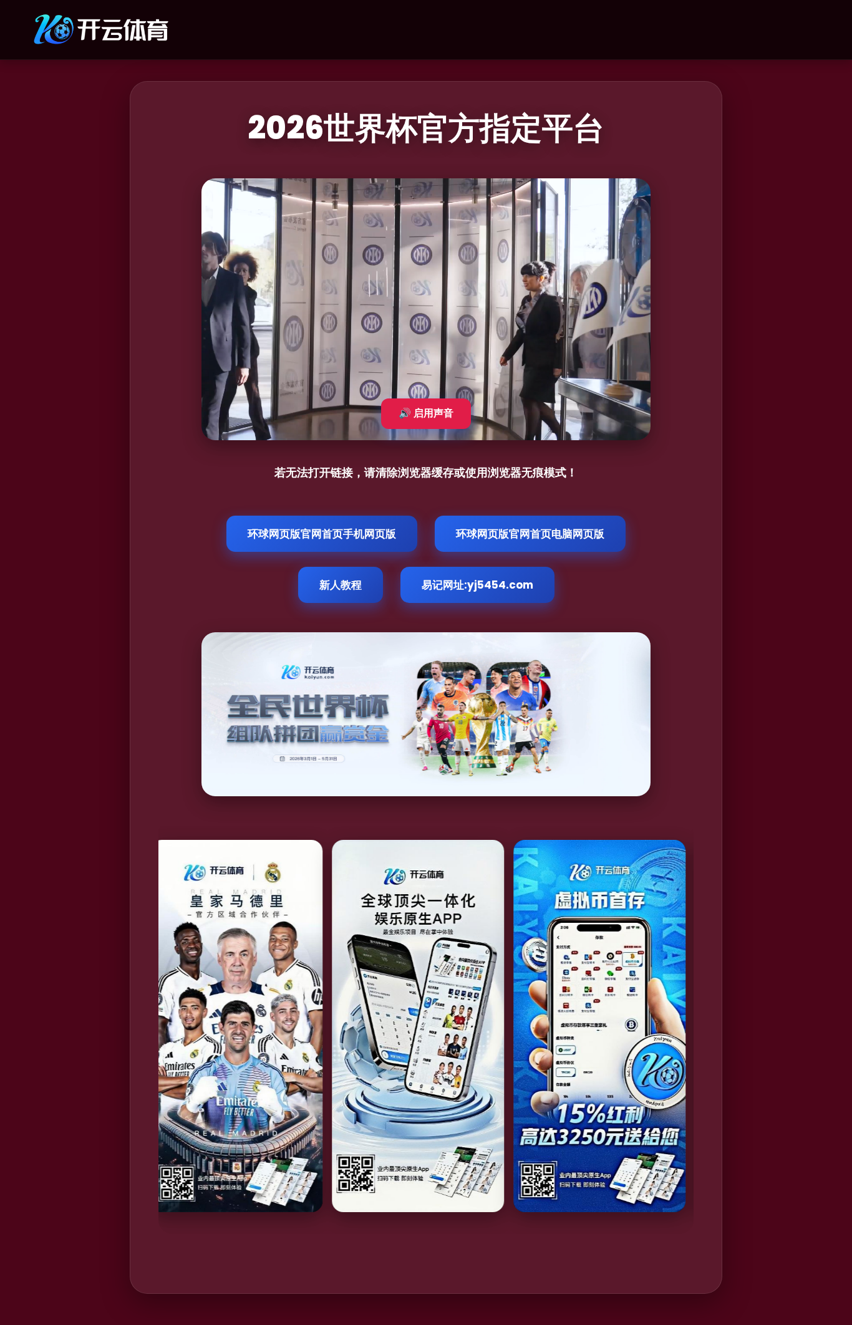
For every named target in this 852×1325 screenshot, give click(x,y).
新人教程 (340, 584)
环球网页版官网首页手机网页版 (322, 533)
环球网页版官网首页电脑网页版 (530, 533)
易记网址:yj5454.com (477, 584)
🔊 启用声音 (426, 413)
